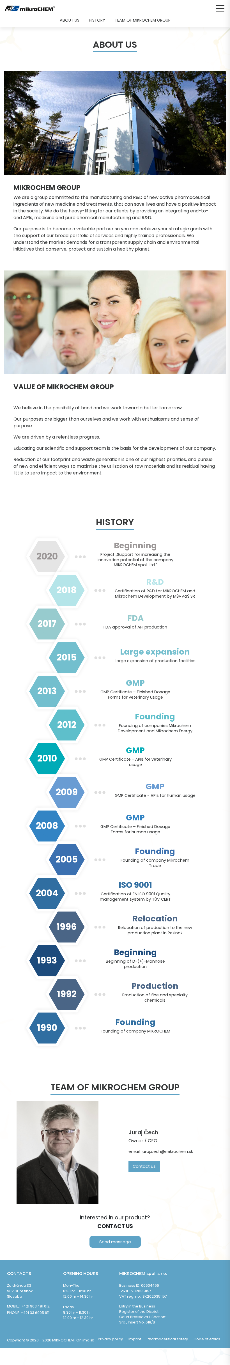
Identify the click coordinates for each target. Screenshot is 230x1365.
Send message (115, 1242)
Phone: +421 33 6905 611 (28, 1312)
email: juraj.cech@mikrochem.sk (160, 1151)
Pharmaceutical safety (167, 1339)
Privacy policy (110, 1339)
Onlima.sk (85, 1340)
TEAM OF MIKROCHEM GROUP (143, 20)
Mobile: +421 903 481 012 (28, 1306)
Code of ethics (207, 1339)
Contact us (144, 1166)
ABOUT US (69, 20)
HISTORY (97, 20)
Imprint (134, 1339)
